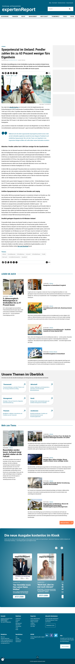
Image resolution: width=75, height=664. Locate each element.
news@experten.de (5, 643)
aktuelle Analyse (14, 107)
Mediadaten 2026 (50, 625)
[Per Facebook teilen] (11, 73)
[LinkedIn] (47, 635)
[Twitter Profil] (55, 635)
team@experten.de (8, 640)
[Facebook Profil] (51, 635)
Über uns (3, 637)
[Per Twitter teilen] (16, 73)
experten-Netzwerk (5, 638)
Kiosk (33, 638)
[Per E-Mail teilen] (3, 73)
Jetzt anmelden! (65, 646)
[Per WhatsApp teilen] (8, 73)
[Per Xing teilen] (14, 73)
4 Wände (3, 46)
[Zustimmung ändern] (3, 659)
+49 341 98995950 (6, 622)
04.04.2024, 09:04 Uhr (12, 60)
